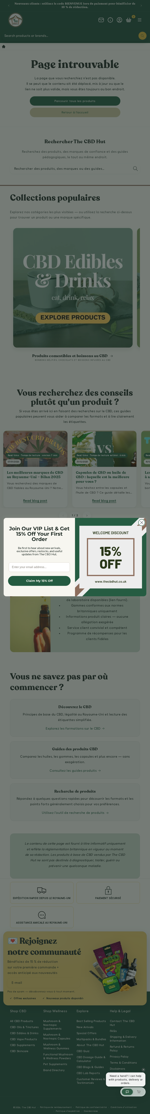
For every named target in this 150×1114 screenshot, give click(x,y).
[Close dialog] (141, 522)
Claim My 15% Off (39, 581)
